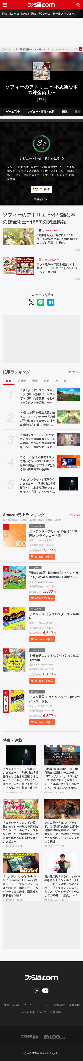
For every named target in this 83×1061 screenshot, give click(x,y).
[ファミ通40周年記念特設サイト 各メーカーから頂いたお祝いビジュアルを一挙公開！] (18, 266)
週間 (35, 381)
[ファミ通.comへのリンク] (41, 4)
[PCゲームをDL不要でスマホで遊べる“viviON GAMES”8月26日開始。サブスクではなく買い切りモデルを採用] (68, 461)
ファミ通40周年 (50, 259)
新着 (4, 13)
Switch (25, 13)
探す (47, 189)
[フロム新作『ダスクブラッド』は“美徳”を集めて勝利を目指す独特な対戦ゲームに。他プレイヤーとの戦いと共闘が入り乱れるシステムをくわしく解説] (62, 809)
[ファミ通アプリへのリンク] (29, 1036)
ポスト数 (60, 381)
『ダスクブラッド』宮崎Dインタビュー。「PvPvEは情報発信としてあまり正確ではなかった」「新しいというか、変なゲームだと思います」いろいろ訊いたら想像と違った (37, 485)
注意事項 (74, 1005)
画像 (65, 111)
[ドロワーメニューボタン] (4, 4)
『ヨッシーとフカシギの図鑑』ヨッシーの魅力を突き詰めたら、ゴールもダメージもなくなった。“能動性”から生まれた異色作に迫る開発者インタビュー (20, 832)
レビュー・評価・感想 (40, 111)
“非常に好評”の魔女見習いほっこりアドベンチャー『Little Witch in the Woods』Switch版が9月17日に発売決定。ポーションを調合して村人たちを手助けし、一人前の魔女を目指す (37, 418)
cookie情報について (34, 1012)
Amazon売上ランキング (24, 514)
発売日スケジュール (65, 13)
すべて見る (74, 371)
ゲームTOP (13, 111)
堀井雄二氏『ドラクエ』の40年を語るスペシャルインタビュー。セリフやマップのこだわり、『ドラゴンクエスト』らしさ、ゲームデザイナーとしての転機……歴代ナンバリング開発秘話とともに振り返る (62, 886)
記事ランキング (16, 371)
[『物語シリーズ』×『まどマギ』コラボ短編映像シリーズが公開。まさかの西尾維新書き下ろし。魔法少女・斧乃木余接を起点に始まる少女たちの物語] (68, 439)
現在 (8, 381)
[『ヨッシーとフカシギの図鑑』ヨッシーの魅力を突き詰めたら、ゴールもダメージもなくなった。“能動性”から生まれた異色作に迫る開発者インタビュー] (21, 809)
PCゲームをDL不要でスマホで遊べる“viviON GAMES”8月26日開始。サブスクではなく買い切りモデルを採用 (37, 463)
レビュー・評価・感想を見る (40, 158)
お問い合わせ (11, 1005)
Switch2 (14, 13)
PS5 (33, 13)
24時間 (22, 381)
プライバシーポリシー (36, 1005)
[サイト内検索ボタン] (78, 4)
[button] (41, 199)
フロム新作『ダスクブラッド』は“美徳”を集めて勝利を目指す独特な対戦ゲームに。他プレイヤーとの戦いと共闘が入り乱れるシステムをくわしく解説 (62, 832)
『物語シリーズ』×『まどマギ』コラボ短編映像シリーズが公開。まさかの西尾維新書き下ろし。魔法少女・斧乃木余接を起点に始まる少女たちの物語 (37, 441)
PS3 (41, 99)
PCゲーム (44, 13)
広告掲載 (55, 1012)
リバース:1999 (50, 230)
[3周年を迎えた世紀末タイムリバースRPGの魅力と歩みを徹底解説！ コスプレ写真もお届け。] (18, 236)
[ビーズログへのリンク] (54, 1036)
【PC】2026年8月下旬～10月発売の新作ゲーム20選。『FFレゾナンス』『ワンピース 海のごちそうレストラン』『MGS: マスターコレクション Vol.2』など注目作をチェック (61, 778)
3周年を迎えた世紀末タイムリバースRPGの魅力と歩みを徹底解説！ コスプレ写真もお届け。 (58, 238)
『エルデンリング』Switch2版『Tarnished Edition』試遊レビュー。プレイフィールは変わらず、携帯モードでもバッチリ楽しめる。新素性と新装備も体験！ (20, 886)
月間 (46, 381)
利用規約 (59, 1005)
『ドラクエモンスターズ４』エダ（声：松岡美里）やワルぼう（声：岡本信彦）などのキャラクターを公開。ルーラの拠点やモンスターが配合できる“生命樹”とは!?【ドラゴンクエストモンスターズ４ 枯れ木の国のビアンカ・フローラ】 (37, 396)
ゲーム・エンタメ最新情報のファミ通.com (24, 49)
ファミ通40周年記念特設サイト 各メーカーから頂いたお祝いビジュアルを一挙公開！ (58, 268)
